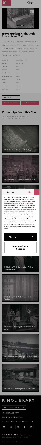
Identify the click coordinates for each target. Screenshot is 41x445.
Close (30, 192)
